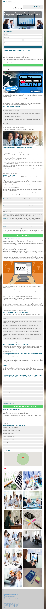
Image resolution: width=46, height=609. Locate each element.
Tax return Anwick (6, 205)
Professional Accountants (7, 589)
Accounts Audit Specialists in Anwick (10, 597)
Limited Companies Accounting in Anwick (11, 603)
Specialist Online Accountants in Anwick (10, 593)
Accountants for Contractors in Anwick (10, 384)
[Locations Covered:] (3, 1)
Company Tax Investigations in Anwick (11, 598)
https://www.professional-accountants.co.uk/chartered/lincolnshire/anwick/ (28, 381)
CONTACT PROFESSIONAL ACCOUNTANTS (23, 406)
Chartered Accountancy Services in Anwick (11, 590)
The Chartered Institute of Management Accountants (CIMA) (23, 375)
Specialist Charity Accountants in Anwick (11, 607)
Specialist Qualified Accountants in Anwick (10, 594)
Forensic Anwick (6, 202)
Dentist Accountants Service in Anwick (11, 605)
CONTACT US (23, 65)
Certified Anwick (6, 218)
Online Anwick (5, 214)
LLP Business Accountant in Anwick (10, 606)
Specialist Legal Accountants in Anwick (11, 599)
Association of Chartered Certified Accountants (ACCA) (27, 374)
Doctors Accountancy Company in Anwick (11, 604)
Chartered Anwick (6, 198)
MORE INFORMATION (23, 236)
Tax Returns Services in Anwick (9, 596)
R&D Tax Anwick (6, 226)
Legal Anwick (5, 223)
